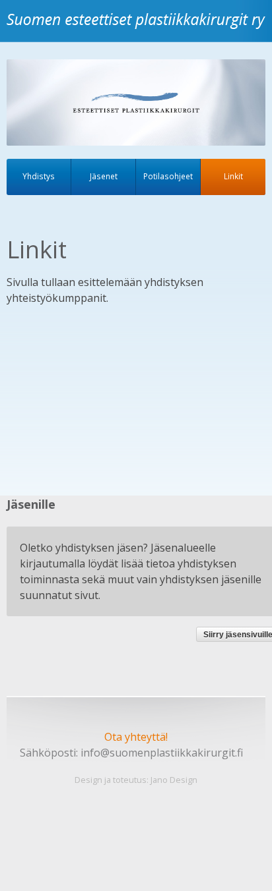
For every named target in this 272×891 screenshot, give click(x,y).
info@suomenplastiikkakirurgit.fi (162, 752)
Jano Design (174, 780)
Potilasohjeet (168, 176)
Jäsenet (104, 176)
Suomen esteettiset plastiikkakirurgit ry (139, 28)
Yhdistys (38, 176)
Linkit (233, 176)
